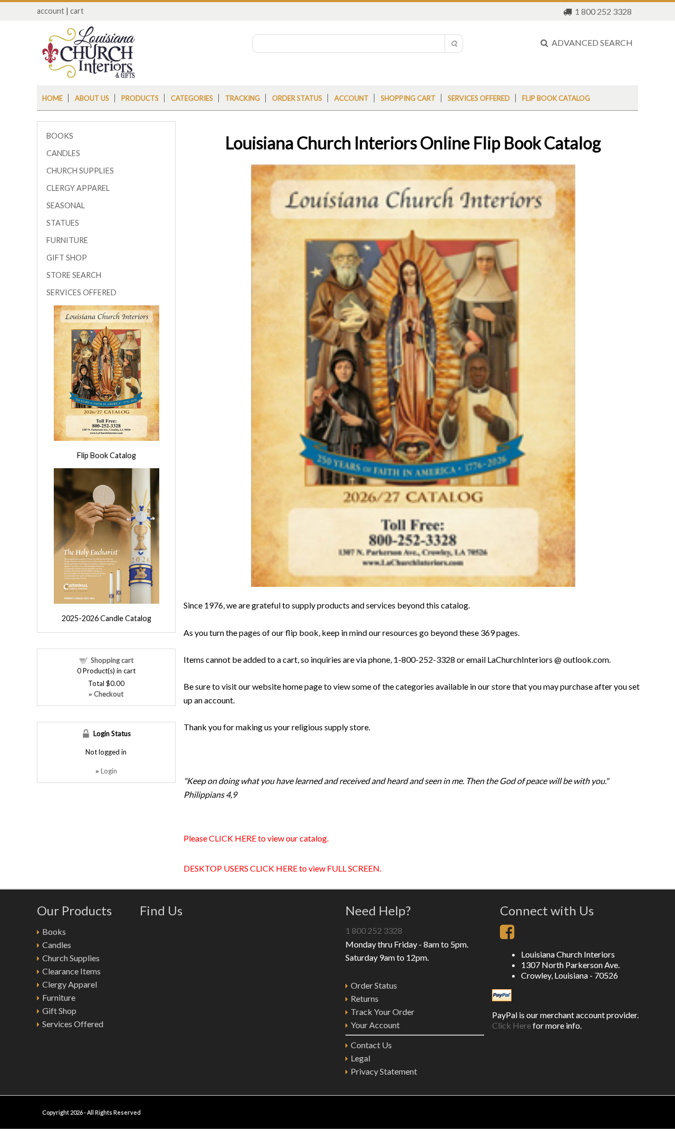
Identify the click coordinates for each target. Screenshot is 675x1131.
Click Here (511, 1025)
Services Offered (479, 98)
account (50, 10)
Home (52, 98)
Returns (365, 998)
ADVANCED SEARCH (590, 42)
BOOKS (59, 135)
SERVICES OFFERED (81, 292)
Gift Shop (59, 1011)
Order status (297, 98)
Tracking (242, 98)
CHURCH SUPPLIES (80, 170)
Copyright (55, 1112)
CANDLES (63, 153)
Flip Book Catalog (556, 98)
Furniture (58, 997)
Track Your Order (382, 1012)
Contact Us (371, 1045)
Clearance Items (71, 971)
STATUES (62, 222)
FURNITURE (67, 240)
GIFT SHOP (66, 257)
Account (351, 98)
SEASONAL (65, 205)
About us (92, 98)
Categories (192, 98)
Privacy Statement (384, 1071)
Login (109, 771)
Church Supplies (71, 958)
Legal (360, 1058)
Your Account (375, 1025)
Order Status (374, 985)
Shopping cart (408, 98)
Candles (56, 945)
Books (54, 931)
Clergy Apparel (69, 984)
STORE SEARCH (73, 274)
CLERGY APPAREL (78, 187)
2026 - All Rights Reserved (105, 1112)
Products (140, 98)
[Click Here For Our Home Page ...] (88, 75)
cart (77, 10)
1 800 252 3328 (603, 11)
